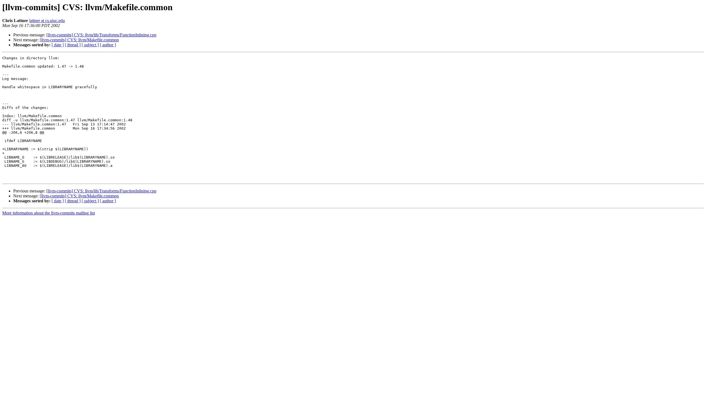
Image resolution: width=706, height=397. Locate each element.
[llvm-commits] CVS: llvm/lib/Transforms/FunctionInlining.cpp (101, 35)
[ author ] (108, 44)
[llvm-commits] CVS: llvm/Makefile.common (79, 39)
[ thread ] (73, 44)
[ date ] (58, 44)
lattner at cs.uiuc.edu (47, 20)
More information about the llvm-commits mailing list (48, 213)
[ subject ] (90, 44)
